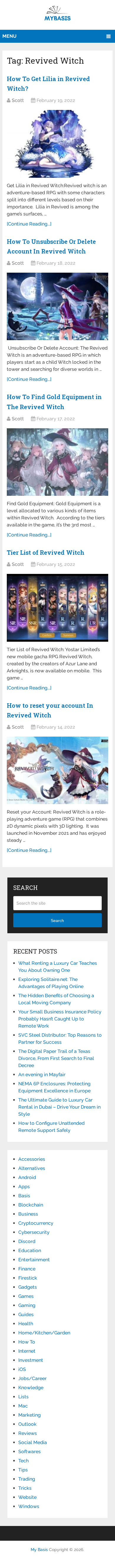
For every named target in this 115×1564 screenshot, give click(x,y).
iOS (22, 1369)
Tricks (25, 1488)
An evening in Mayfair (41, 1074)
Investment (30, 1360)
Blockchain (30, 1205)
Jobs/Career (32, 1378)
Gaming (26, 1305)
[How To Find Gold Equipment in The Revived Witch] (57, 462)
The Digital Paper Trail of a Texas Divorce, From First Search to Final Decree (56, 1058)
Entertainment (34, 1259)
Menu (9, 36)
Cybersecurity (34, 1232)
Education (29, 1250)
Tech (23, 1460)
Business (28, 1214)
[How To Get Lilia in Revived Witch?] (57, 144)
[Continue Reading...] (29, 224)
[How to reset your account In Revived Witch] (57, 770)
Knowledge (30, 1387)
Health (25, 1323)
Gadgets (27, 1287)
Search (57, 920)
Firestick (27, 1278)
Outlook (27, 1424)
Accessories (31, 1159)
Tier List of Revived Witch (45, 552)
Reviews (27, 1433)
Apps (24, 1186)
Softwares (29, 1451)
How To (26, 1342)
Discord (26, 1241)
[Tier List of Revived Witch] (57, 608)
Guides (26, 1314)
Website (27, 1497)
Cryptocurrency (35, 1223)
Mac (23, 1406)
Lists (23, 1397)
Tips (23, 1470)
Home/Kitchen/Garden (44, 1333)
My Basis (39, 1549)
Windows (28, 1506)
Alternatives (31, 1168)
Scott (18, 100)
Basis (24, 1195)
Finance (26, 1269)
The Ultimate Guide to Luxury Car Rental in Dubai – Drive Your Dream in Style (59, 1107)
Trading (26, 1479)
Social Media (32, 1442)
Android (27, 1177)
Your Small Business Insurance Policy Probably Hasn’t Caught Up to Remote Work (59, 1019)
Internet (26, 1351)
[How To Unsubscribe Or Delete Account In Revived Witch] (57, 306)
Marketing (29, 1415)
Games (26, 1296)
